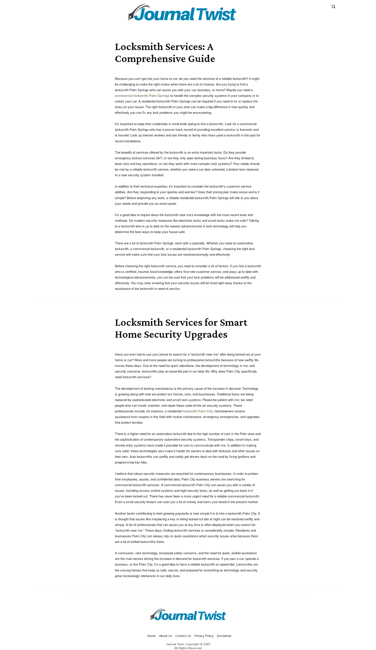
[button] (333, 6)
